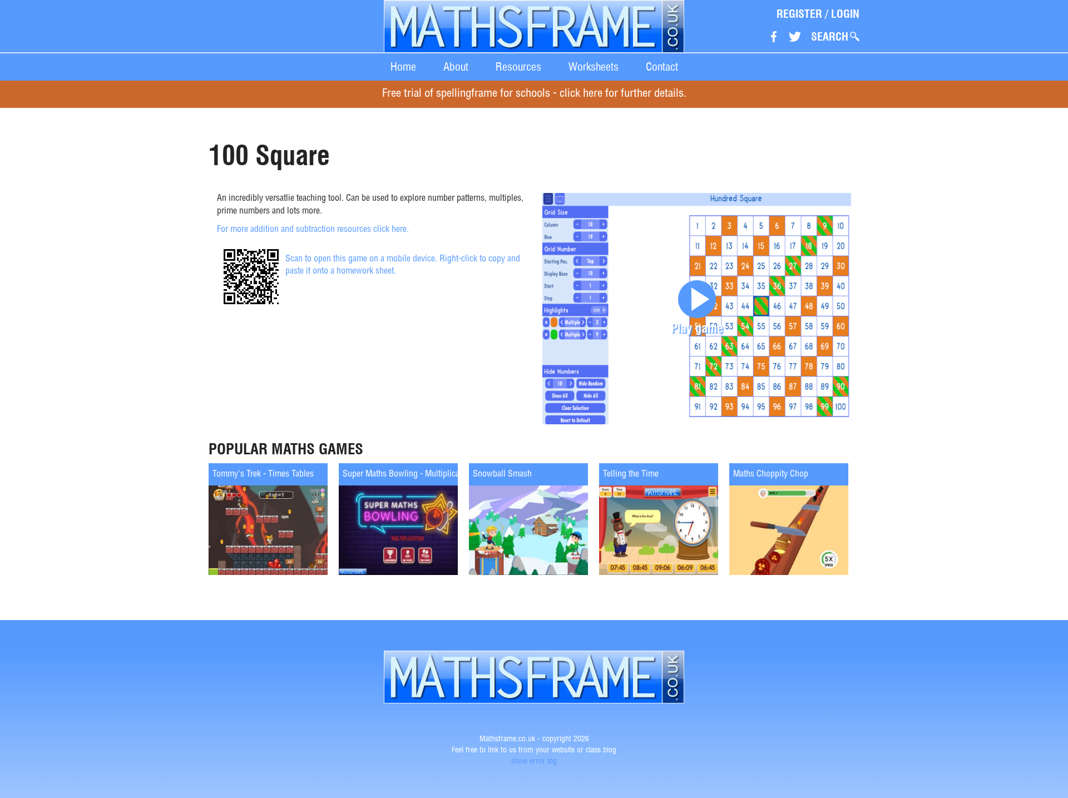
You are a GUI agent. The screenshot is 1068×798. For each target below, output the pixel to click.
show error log (534, 762)
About (455, 66)
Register (799, 14)
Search (829, 36)
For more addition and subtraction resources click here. (313, 230)
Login (845, 14)
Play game (697, 327)
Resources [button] (518, 66)
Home (403, 66)
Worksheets (593, 66)
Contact (662, 66)
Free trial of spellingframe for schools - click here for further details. (534, 94)
